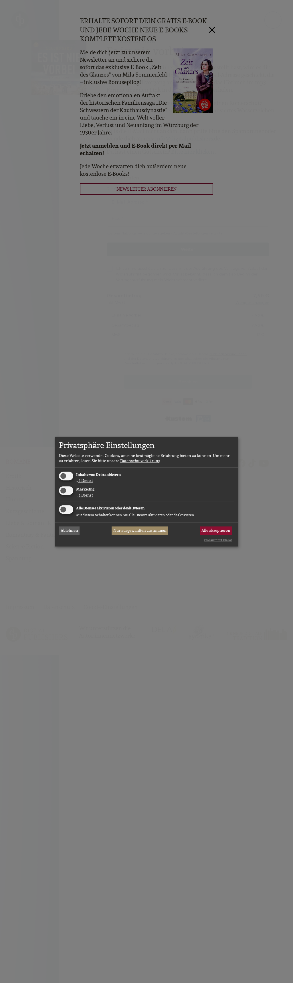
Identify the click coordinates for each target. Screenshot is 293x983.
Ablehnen (69, 530)
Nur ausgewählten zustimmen (140, 530)
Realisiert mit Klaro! (218, 540)
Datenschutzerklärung (140, 461)
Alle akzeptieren (215, 530)
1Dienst (84, 480)
